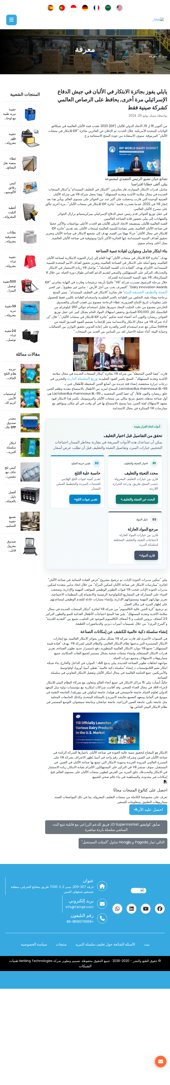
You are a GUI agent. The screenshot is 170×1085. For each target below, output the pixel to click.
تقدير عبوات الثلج (86, 499)
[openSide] (11, 20)
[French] (96, 8)
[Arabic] (108, 8)
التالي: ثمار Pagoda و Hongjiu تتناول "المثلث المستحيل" (122, 842)
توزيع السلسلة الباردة (82, 378)
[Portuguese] (62, 8)
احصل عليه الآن (150, 809)
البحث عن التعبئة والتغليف (138, 499)
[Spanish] (50, 8)
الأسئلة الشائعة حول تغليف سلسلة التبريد (105, 944)
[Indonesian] (73, 8)
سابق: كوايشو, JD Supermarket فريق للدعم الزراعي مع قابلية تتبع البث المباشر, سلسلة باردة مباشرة (106, 827)
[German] (85, 8)
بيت (164, 56)
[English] (119, 8)
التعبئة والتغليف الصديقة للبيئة (145, 292)
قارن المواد (148, 555)
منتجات (61, 944)
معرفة (153, 56)
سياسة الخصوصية (34, 944)
